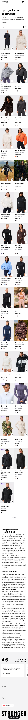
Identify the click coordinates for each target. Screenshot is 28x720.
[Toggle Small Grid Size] (23, 27)
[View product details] (7, 55)
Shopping (4, 698)
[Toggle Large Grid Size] (26, 27)
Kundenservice (5, 690)
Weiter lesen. (5, 22)
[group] (7, 39)
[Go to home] (5, 1)
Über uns (4, 686)
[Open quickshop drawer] (12, 48)
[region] (14, 671)
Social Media (5, 694)
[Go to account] (19, 1)
